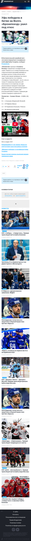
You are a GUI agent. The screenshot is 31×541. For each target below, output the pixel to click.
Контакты (16, 514)
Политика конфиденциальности (15, 525)
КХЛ (4, 173)
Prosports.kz (5, 64)
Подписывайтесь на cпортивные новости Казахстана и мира (13, 49)
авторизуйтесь (8, 195)
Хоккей (9, 11)
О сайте (15, 512)
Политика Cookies (15, 523)
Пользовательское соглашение (15, 517)
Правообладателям (15, 520)
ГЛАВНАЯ (3, 11)
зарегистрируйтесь (21, 195)
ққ (25, 1)
